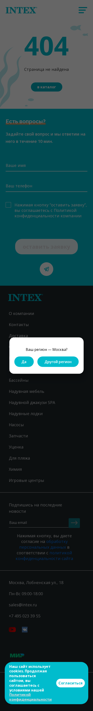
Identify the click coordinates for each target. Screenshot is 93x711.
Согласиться (70, 683)
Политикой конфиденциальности (30, 697)
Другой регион (58, 361)
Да (23, 361)
